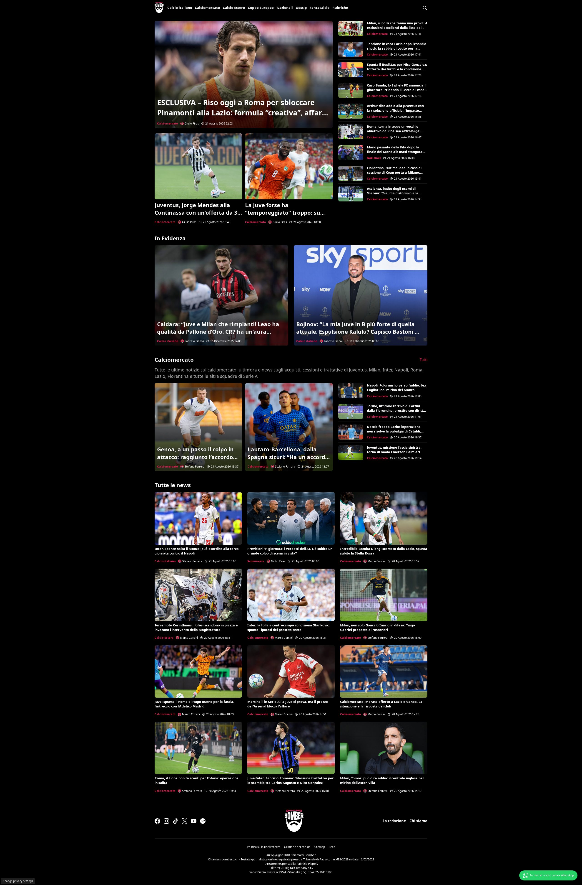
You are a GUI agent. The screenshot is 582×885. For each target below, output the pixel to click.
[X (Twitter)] (184, 821)
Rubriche (340, 7)
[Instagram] (166, 821)
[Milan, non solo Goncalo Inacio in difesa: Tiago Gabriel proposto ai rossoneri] (383, 595)
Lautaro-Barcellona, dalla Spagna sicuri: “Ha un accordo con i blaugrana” (288, 456)
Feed (332, 847)
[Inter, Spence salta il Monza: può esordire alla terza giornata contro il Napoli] (198, 518)
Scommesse (255, 561)
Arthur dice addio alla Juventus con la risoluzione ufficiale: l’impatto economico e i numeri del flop (395, 110)
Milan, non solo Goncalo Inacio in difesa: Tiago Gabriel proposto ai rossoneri (377, 627)
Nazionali (285, 7)
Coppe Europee (261, 7)
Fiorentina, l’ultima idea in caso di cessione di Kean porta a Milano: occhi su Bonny (394, 172)
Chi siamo (418, 820)
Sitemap (319, 847)
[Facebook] (157, 821)
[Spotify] (203, 821)
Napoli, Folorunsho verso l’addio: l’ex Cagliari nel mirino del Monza (396, 387)
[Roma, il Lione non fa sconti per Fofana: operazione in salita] (198, 748)
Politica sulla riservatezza (263, 847)
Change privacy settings (18, 881)
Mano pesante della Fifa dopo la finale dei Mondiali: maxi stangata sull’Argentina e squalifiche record (394, 151)
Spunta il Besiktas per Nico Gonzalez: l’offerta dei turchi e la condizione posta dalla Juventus (397, 69)
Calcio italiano (179, 7)
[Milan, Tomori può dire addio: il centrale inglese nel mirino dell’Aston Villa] (383, 748)
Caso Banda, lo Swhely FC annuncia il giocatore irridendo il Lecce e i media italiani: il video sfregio (397, 90)
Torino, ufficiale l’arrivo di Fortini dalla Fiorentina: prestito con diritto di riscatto (396, 410)
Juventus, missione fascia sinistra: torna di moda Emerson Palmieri (394, 449)
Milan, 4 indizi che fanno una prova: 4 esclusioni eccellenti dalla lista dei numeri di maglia (397, 27)
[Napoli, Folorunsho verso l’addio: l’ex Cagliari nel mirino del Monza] (350, 390)
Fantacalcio (319, 7)
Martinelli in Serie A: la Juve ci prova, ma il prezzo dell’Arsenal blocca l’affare (287, 703)
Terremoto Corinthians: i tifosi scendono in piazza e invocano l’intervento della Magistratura (196, 627)
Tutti (423, 359)
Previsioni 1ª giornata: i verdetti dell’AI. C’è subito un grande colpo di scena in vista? (289, 551)
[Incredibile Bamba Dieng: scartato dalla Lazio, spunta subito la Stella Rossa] (383, 518)
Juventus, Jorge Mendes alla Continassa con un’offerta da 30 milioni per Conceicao (198, 212)
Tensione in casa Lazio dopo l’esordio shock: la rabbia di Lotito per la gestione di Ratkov (396, 48)
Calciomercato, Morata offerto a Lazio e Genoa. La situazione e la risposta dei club (381, 703)
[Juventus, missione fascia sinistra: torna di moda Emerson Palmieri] (350, 452)
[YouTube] (193, 821)
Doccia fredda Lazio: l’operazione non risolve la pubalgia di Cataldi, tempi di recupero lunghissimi (394, 431)
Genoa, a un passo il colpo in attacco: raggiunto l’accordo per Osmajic (195, 456)
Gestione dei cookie (297, 847)
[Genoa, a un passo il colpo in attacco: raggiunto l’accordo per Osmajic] (198, 427)
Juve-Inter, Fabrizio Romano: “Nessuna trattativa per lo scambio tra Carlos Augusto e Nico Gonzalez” (290, 780)
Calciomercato (207, 7)
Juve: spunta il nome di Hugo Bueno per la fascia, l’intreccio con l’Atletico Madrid (194, 703)
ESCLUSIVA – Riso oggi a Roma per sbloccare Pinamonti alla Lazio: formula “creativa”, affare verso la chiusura (241, 112)
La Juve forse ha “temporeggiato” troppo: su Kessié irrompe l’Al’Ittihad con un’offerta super (285, 216)
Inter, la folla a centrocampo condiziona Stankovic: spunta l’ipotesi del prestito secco (288, 627)
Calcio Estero (234, 7)
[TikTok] (175, 821)
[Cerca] (424, 7)
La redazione (394, 820)
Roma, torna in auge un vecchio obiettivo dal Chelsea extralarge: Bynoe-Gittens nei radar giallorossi (395, 131)
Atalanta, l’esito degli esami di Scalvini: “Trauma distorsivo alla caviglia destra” (392, 193)
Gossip (301, 7)
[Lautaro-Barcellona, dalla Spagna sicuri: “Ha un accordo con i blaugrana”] (289, 427)
